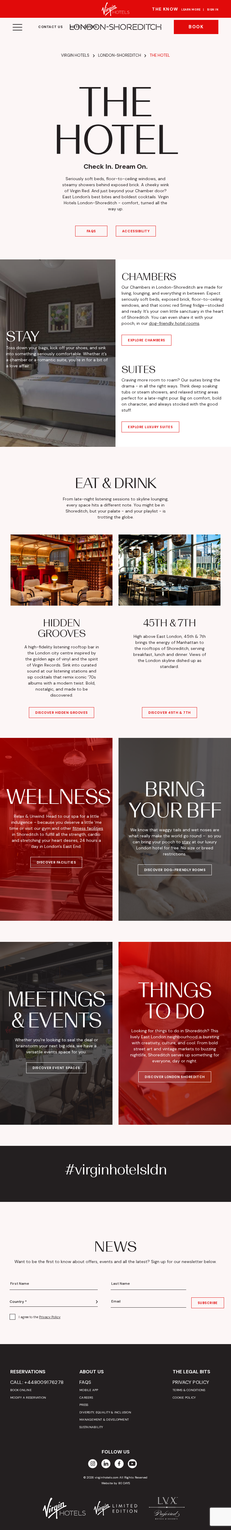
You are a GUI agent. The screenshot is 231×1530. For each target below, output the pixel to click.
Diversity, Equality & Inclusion (105, 1412)
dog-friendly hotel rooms (174, 323)
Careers (86, 1398)
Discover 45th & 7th (169, 712)
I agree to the (39, 1317)
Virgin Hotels (75, 55)
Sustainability (91, 1427)
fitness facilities (87, 828)
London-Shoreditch (119, 55)
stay (186, 842)
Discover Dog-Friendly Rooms (175, 870)
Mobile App (88, 1390)
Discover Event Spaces (56, 1068)
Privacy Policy (49, 1317)
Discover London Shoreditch (175, 1077)
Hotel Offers (83, 27)
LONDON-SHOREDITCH (115, 27)
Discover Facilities (56, 862)
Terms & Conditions (189, 1390)
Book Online (21, 1390)
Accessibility (135, 231)
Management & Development (104, 1420)
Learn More (191, 9)
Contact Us (50, 27)
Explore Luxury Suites (150, 427)
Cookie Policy (184, 1398)
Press (83, 1405)
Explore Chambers (146, 340)
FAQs (91, 231)
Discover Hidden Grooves (61, 712)
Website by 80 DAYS (115, 1483)
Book (196, 27)
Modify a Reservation (28, 1398)
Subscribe (208, 1303)
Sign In (212, 9)
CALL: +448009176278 (37, 1382)
